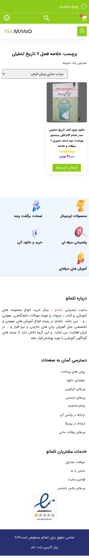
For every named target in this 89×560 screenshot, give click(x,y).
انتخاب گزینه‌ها (67, 167)
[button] (46, 18)
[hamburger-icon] (82, 31)
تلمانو (58, 310)
